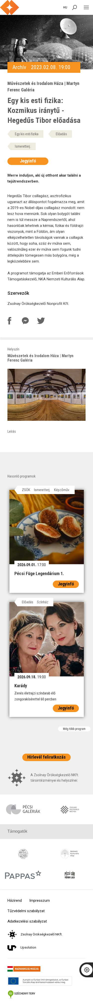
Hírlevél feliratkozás (46, 757)
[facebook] (9, 320)
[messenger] (25, 320)
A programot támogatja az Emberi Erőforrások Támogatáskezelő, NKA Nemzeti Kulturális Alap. (46, 276)
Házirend (14, 901)
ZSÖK (26, 490)
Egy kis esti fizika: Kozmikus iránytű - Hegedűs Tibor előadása (44, 110)
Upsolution (28, 947)
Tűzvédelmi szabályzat (26, 911)
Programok (40, 57)
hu (65, 7)
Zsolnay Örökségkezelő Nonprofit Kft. (38, 303)
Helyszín (40, 355)
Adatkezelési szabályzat (27, 921)
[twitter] (41, 320)
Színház (42, 602)
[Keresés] (74, 7)
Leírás (11, 431)
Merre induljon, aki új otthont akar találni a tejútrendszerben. (44, 178)
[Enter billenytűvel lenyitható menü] (86, 7)
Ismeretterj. (23, 146)
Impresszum (39, 901)
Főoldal (18, 57)
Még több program (74, 729)
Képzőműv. (62, 490)
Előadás (61, 134)
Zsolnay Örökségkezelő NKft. (41, 934)
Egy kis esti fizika (26, 134)
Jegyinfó (28, 160)
